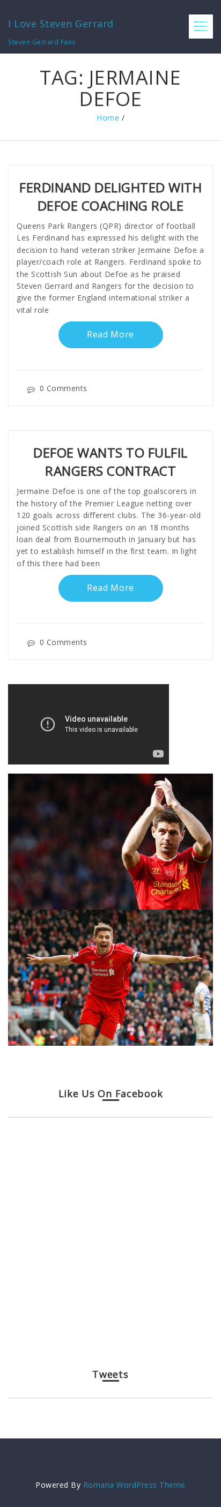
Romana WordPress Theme (134, 1485)
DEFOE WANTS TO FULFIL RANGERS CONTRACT (110, 461)
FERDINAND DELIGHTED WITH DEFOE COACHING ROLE (110, 196)
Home (108, 118)
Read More (110, 334)
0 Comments (63, 388)
